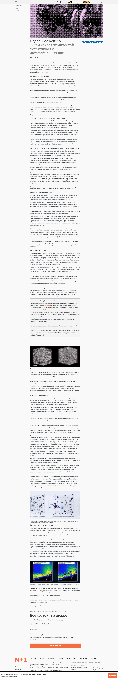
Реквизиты (73, 671)
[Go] (16, 2)
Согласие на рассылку (76, 669)
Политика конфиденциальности (9, 676)
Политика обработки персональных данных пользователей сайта (85, 663)
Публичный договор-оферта (77, 666)
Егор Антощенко (33, 629)
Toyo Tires (45, 72)
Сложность (18, 669)
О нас (17, 667)
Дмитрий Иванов (34, 57)
